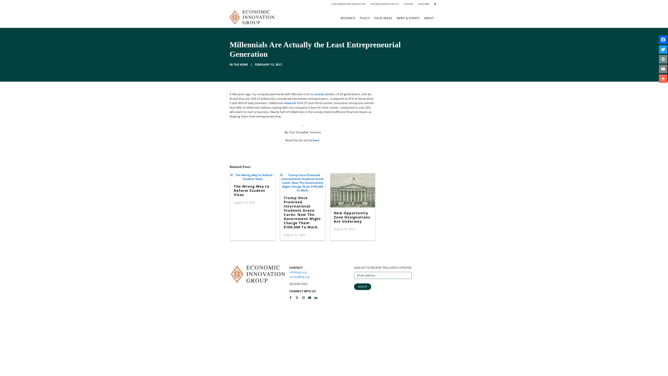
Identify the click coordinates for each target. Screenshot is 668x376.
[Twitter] (663, 49)
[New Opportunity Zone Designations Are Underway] (352, 175)
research (290, 103)
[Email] (663, 69)
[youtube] (309, 297)
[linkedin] (316, 297)
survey (319, 94)
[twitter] (297, 297)
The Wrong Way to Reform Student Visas (251, 190)
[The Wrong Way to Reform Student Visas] (252, 175)
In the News (239, 64)
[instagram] (303, 297)
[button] (435, 4)
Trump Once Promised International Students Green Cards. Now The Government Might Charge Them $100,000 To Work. (302, 212)
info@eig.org (298, 272)
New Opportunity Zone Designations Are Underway (352, 217)
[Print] (663, 59)
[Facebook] (663, 40)
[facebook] (290, 297)
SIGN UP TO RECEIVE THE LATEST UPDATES (383, 268)
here (316, 140)
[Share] (663, 79)
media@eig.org (299, 277)
